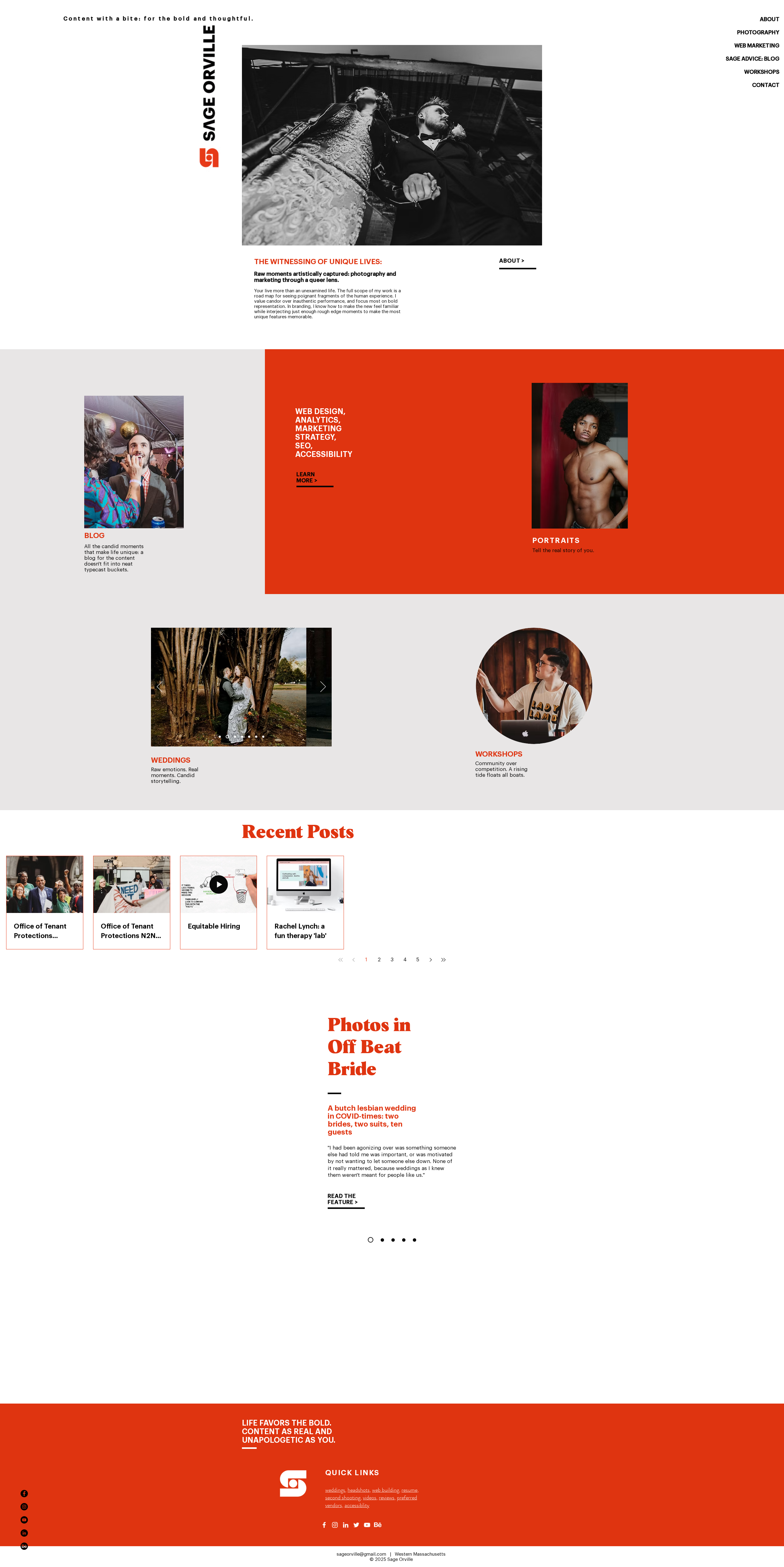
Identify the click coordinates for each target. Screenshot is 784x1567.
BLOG (94, 535)
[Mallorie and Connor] (235, 737)
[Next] (323, 687)
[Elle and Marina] (249, 737)
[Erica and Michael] (227, 737)
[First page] (340, 959)
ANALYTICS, (318, 420)
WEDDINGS (170, 760)
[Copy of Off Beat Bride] (382, 1240)
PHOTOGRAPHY (758, 32)
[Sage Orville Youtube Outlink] (367, 1525)
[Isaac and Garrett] (242, 737)
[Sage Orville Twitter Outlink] (356, 1525)
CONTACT (765, 85)
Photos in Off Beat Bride (369, 1048)
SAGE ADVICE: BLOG (752, 59)
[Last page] (443, 959)
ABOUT (769, 19)
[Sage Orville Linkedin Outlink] (345, 1525)
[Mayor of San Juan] (414, 1240)
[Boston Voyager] (403, 1240)
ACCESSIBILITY (323, 454)
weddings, (335, 1490)
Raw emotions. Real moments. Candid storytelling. (174, 775)
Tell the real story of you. (563, 550)
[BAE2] (256, 737)
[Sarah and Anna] (263, 737)
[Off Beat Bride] (370, 1240)
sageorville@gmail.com (361, 1554)
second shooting (342, 1498)
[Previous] (159, 687)
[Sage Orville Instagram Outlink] (335, 1525)
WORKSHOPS (761, 72)
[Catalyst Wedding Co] (393, 1240)
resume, (410, 1490)
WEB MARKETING (756, 45)
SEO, (304, 446)
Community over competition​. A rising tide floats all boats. (501, 769)
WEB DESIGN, (320, 411)
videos (369, 1498)
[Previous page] (353, 959)
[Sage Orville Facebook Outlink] (324, 1525)
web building (385, 1490)
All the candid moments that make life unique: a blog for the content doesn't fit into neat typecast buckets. (114, 558)
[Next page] (430, 959)
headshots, (359, 1490)
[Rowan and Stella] (220, 737)
